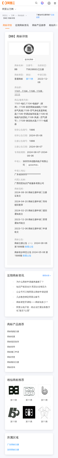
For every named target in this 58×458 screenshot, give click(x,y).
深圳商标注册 (13, 450)
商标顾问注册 (13, 362)
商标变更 (11, 357)
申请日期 (42, 74)
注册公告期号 (20, 141)
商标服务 (21, 15)
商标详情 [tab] (7, 25)
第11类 (29, 78)
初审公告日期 (20, 135)
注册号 (29, 65)
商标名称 (18, 65)
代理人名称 (19, 179)
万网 (12, 15)
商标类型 (18, 74)
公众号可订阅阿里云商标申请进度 (32, 291)
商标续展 (11, 336)
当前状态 (42, 65)
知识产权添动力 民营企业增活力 (31, 286)
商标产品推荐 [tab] (39, 25)
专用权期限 (19, 152)
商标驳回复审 (13, 341)
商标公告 (18, 239)
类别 (28, 74)
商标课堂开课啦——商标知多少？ (32, 302)
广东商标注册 (13, 445)
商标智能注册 (13, 331)
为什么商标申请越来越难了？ (30, 281)
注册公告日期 (20, 146)
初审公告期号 (20, 129)
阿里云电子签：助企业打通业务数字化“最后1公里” (33, 309)
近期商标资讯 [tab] (22, 25)
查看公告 (29, 246)
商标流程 (18, 188)
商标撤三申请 (13, 352)
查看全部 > (47, 275)
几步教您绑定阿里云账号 (28, 297)
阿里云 (5, 15)
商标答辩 (11, 346)
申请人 (17, 161)
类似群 (17, 87)
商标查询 (11, 367)
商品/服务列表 (21, 99)
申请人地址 (19, 170)
